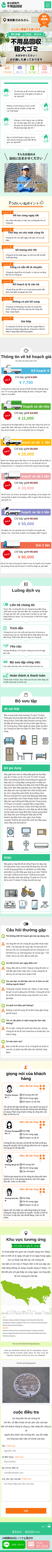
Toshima (39, 1323)
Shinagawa (6, 1323)
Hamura (5, 1333)
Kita (38, 1320)
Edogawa (23, 1320)
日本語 (5, 11)
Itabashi (17, 1320)
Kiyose (16, 1330)
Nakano (44, 1323)
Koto (41, 1320)
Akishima (6, 1330)
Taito (24, 1323)
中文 (26, 11)
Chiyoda (33, 1323)
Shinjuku (5, 1320)
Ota (28, 1320)
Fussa (26, 1333)
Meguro (20, 1325)
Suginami (19, 1323)
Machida (31, 1333)
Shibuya (13, 1323)
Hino (22, 1333)
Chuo (28, 1323)
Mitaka (37, 1333)
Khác (7, 857)
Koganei (28, 1330)
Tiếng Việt (47, 11)
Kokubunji (35, 1330)
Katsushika (33, 1320)
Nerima (5, 1325)
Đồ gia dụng (12, 768)
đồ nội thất (11, 709)
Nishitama (6, 1336)
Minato (15, 1325)
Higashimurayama (14, 1333)
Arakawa (12, 1320)
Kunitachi (22, 1330)
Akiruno (11, 1330)
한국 (36, 11)
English (15, 11)
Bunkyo (10, 1325)
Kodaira (41, 1330)
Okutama (12, 1336)
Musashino (43, 1333)
